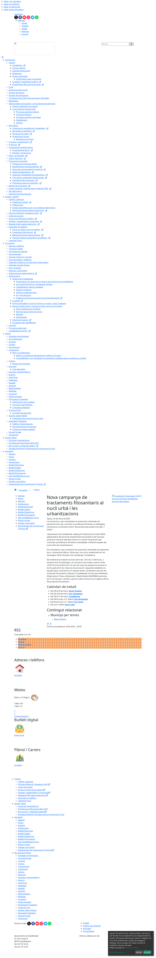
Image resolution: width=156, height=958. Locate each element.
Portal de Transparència (28, 806)
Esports (21, 880)
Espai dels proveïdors (27, 798)
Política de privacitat (91, 926)
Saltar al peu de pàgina (13, 9)
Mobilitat (22, 896)
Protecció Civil (24, 907)
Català (24, 23)
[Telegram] (33, 17)
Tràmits (17, 779)
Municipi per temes (22, 853)
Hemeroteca (23, 504)
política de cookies (131, 948)
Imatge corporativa (26, 523)
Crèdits (86, 923)
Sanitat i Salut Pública (27, 910)
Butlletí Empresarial (26, 515)
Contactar (18, 14)
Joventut (21, 891)
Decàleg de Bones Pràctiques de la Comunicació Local (41, 814)
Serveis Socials (24, 916)
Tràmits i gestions (25, 781)
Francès (25, 34)
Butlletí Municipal (25, 507)
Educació (22, 874)
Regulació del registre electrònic (32, 795)
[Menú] (2, 57)
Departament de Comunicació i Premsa (35, 850)
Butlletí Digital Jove (26, 512)
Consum (21, 861)
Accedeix (18, 675)
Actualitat (23, 490)
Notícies (21, 501)
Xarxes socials (24, 520)
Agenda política (24, 644)
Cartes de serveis (25, 787)
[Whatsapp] (36, 17)
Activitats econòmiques (28, 855)
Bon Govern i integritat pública (31, 812)
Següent (25, 716)
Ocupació (22, 899)
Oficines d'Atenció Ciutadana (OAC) (33, 784)
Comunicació (23, 866)
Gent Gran (22, 883)
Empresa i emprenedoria (28, 877)
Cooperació (23, 869)
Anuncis (21, 647)
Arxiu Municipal (24, 858)
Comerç (21, 864)
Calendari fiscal (24, 801)
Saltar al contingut (12, 4)
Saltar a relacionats (12, 7)
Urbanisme (23, 918)
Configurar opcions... (118, 952)
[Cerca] (131, 44)
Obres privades (24, 902)
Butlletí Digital (24, 509)
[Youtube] (24, 17)
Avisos (37, 489)
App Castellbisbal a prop (28, 517)
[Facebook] (20, 17)
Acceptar (147, 952)
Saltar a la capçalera (12, 1)
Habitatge (22, 885)
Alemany (25, 31)
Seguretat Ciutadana (27, 913)
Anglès (24, 28)
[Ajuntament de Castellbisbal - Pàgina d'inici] (34, 48)
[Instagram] (29, 17)
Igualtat (21, 888)
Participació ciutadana (27, 905)
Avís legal (87, 928)
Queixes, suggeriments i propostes (33, 792)
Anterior (17, 716)
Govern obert (20, 803)
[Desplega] (30, 490)
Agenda (21, 496)
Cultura (21, 872)
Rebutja (139, 952)
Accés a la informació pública (30, 790)
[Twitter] (16, 17)
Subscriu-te (19, 735)
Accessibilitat (88, 931)
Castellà (25, 26)
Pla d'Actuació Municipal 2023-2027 (33, 809)
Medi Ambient (24, 894)
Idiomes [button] (21, 20)
